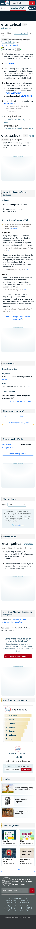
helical (5, 416)
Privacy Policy (12, 902)
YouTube (21, 908)
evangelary (6, 444)
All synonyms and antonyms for (14, 621)
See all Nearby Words (17, 453)
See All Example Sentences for (18, 318)
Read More (13, 228)
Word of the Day (18, 753)
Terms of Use (24, 902)
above (29, 386)
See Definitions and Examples (17, 761)
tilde (16, 757)
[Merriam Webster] (18, 749)
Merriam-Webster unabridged (18, 656)
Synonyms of (10, 45)
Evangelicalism (8, 447)
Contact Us (24, 900)
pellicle (20, 416)
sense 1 (5, 379)
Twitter (14, 908)
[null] (21, 757)
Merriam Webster (7, 882)
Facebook (7, 908)
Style (4, 505)
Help (10, 898)
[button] (18, 8)
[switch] (11, 49)
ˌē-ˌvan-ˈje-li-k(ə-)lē (12, 128)
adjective (6, 28)
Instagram (29, 908)
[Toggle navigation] (2, 2)
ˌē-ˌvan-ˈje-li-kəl (20, 33)
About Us (17, 898)
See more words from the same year (16, 401)
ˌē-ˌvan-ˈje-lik (7, 42)
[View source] (9, 250)
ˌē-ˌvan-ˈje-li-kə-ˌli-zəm (14, 119)
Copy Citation (19, 525)
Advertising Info (12, 900)
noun (32, 135)
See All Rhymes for (17, 423)
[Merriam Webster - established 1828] (7, 2)
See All (17, 870)
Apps (25, 898)
